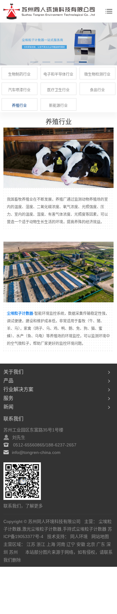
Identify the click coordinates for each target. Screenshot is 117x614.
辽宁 (71, 544)
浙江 (41, 544)
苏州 (14, 552)
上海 (51, 544)
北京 (91, 544)
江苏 (32, 544)
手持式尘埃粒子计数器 (84, 528)
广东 (101, 544)
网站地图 (100, 536)
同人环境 (79, 536)
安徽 (81, 544)
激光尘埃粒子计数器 (41, 528)
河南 (61, 544)
